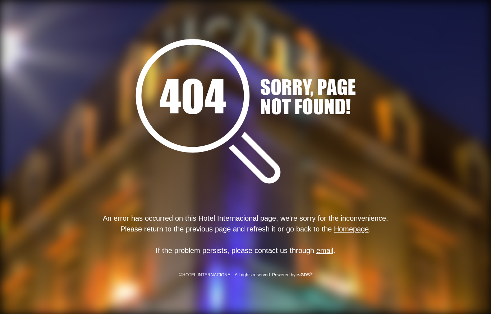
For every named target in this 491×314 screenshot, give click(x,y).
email (324, 250)
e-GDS (303, 274)
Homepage (351, 229)
